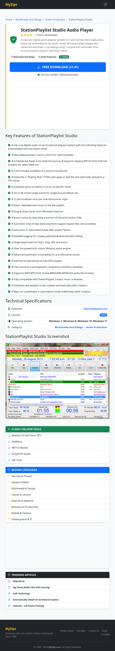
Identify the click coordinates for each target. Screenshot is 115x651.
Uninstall (105, 634)
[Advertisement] (58, 105)
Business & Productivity (25, 507)
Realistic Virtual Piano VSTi (26, 435)
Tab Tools (17, 460)
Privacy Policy (67, 630)
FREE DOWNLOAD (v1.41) (59, 67)
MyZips (11, 4)
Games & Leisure (21, 494)
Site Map (81, 630)
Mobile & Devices (21, 513)
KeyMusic (17, 441)
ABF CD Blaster (20, 447)
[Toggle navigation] (105, 5)
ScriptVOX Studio (21, 454)
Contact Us (93, 630)
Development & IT (22, 519)
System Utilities (20, 482)
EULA (104, 630)
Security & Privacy (22, 476)
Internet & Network (23, 500)
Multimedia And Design (29, 19)
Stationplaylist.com (95, 308)
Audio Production (55, 19)
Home (8, 19)
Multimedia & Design (23, 488)
